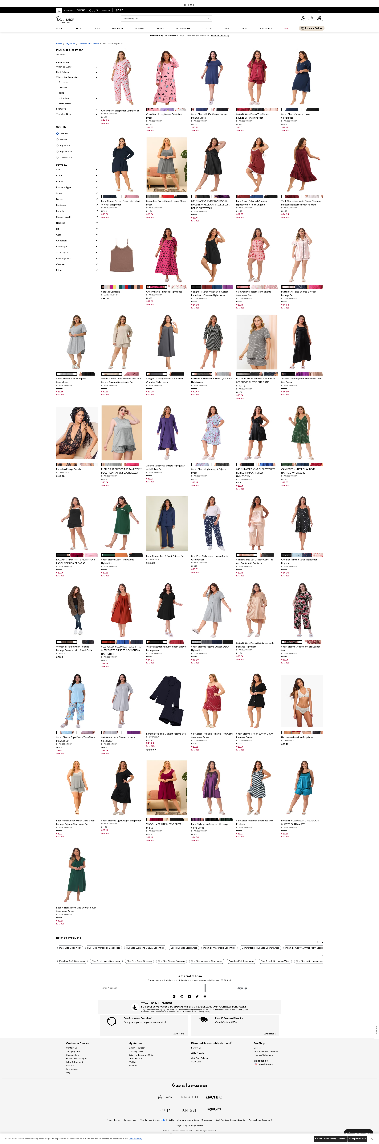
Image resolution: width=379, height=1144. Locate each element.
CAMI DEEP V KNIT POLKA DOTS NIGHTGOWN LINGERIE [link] (298, 472)
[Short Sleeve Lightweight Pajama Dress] (212, 432)
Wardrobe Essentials (89, 43)
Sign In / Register (137, 1047)
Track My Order (136, 1051)
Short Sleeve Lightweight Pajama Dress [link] (208, 472)
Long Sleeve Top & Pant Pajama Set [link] (165, 557)
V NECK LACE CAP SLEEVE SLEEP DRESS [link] (164, 827)
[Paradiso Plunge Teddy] (77, 433)
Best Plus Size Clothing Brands (230, 1120)
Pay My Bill (196, 1047)
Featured (61, 108)
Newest (63, 139)
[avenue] (214, 1096)
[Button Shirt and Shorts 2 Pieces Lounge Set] (302, 255)
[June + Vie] (189, 1110)
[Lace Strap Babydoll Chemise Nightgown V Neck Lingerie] (257, 164)
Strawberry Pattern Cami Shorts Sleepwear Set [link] (253, 295)
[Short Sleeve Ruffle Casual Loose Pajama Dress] (212, 77)
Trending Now (63, 114)
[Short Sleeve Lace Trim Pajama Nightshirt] (122, 523)
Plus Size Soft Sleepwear (72, 961)
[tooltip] (59, 10)
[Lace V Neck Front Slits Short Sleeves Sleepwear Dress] (77, 874)
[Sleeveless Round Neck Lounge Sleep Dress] (167, 164)
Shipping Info (72, 1055)
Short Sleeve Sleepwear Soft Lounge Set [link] (301, 650)
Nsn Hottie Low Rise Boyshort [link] (297, 739)
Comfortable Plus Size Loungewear (260, 947)
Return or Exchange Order (141, 1055)
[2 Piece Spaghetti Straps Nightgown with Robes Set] (167, 432)
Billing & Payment (74, 1062)
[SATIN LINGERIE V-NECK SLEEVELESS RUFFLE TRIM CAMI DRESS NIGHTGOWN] (257, 432)
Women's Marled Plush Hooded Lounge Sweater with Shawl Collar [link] (74, 650)
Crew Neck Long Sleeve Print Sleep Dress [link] (164, 117)
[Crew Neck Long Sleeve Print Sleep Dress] (167, 77)
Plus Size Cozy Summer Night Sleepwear (306, 947)
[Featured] (97, 109)
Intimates (64, 98)
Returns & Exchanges (76, 1058)
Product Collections (263, 1055)
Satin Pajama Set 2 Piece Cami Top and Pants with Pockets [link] (254, 563)
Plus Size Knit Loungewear (310, 961)
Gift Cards (198, 1053)
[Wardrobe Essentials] (97, 77)
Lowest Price (66, 157)
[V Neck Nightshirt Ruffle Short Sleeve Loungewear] (167, 610)
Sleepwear (65, 103)
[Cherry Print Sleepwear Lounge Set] (122, 77)
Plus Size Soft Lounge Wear (275, 961)
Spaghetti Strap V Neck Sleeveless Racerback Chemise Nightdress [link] (209, 295)
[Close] (372, 1139)
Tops (61, 92)
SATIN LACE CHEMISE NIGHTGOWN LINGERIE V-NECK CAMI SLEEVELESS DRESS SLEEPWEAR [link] (210, 206)
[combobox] (166, 18)
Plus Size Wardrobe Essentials (219, 947)
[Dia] (165, 1096)
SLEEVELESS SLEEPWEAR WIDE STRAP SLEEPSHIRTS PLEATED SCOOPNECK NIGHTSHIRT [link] (121, 651)
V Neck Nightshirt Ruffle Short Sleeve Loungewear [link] (166, 650)
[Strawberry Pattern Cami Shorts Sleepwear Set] (257, 255)
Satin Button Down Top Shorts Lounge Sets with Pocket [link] (252, 117)
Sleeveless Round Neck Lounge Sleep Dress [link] (166, 204)
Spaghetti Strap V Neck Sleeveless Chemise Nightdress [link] (164, 382)
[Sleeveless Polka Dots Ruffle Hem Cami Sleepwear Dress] (212, 700)
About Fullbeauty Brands (266, 1051)
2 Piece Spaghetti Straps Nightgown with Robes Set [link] (165, 469)
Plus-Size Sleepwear (70, 947)
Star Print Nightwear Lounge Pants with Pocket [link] (209, 559)
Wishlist (132, 1062)
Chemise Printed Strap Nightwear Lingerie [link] (299, 563)
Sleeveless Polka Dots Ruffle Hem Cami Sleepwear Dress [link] (212, 737)
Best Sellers (62, 72)
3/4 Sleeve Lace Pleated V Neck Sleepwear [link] (118, 740)
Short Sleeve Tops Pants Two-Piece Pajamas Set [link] (75, 740)
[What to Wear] (97, 67)
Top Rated (65, 145)
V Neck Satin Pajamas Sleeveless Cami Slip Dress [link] (301, 382)
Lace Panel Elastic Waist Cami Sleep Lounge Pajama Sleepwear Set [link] (75, 824)
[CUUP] (165, 1110)
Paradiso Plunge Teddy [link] (68, 471)
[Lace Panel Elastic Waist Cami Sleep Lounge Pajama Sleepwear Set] (77, 787)
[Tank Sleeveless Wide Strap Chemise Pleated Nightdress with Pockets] (302, 164)
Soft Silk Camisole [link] (110, 293)
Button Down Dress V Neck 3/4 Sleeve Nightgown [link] (211, 382)
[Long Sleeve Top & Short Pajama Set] (167, 700)
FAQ (68, 1072)
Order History (135, 1058)
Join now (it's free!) (220, 35)
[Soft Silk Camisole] (122, 255)
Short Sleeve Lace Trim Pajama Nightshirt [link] (117, 563)
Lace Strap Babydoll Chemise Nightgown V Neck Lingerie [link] (252, 204)
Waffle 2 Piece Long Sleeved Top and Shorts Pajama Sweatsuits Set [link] (121, 382)
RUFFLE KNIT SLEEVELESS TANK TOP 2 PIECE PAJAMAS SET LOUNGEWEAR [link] (121, 472)
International (72, 1069)
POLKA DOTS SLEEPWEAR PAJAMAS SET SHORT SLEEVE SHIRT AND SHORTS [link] (255, 383)
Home (59, 43)
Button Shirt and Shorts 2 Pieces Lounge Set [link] (299, 295)
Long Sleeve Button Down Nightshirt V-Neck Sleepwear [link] (120, 204)
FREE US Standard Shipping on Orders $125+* (189, 2)
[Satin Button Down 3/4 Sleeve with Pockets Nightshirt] (257, 610)
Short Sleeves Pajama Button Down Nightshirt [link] (210, 650)
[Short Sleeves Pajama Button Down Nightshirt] (212, 610)
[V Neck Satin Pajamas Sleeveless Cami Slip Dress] (302, 342)
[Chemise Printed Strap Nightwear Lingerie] (302, 523)
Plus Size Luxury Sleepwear (106, 961)
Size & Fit (70, 1065)
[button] (185, 5)
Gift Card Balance (199, 1058)
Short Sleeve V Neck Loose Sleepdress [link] (295, 117)
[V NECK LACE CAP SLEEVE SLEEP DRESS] (167, 787)
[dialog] (320, 10)
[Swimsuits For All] (214, 1110)
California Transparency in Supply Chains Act (190, 1120)
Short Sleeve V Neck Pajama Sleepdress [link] (71, 382)
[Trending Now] (97, 114)
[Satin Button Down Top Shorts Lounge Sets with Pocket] (257, 77)
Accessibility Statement (260, 1120)
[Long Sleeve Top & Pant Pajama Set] (167, 523)
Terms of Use (130, 1120)
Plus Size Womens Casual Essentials (145, 947)
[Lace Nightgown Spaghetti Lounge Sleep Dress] (212, 787)
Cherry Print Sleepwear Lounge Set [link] (120, 112)
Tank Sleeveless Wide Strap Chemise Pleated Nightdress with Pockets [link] (301, 204)
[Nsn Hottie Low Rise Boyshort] (302, 701)
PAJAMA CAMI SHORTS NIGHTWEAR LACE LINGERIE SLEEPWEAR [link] (75, 563)
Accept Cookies (357, 1138)
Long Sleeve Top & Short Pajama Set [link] (166, 735)
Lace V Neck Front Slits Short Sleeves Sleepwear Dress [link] (76, 911)
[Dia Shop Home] (65, 20)
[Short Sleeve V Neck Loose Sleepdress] (302, 77)
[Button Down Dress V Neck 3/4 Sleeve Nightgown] (212, 342)
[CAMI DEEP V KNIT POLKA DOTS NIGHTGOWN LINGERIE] (302, 432)
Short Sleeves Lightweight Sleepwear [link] (121, 822)
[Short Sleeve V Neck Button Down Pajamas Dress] (257, 700)
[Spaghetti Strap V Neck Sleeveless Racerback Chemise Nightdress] (212, 255)
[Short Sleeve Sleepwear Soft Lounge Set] (302, 610)
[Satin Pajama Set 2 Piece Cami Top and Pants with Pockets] (257, 523)
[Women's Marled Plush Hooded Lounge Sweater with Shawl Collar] (77, 610)
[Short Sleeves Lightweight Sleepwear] (122, 787)
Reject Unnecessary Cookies (330, 1138)
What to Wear (64, 66)
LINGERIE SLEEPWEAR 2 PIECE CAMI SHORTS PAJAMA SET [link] (300, 824)
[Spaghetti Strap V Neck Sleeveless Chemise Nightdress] (167, 342)
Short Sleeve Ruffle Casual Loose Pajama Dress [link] (209, 117)
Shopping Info (73, 1051)
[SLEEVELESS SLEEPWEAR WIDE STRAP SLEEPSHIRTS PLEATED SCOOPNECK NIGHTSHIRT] (122, 610)
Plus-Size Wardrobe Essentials (103, 947)
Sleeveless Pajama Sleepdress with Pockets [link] (254, 824)
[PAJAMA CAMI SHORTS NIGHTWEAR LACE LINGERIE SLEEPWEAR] (77, 523)
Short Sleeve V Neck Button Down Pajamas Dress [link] (254, 737)
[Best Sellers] (97, 72)
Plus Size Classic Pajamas (171, 961)
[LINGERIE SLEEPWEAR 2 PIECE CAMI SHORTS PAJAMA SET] (302, 787)
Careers (257, 1047)
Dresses (63, 87)
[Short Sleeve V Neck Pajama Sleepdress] (77, 342)
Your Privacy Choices (150, 1120)
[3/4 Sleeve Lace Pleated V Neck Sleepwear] (122, 700)
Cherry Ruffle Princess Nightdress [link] (164, 293)
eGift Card (196, 1061)
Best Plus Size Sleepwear (184, 947)
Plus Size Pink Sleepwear (241, 961)
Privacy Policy (114, 1120)
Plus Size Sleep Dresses (139, 961)
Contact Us (71, 1047)
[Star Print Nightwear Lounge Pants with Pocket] (212, 523)
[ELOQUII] (189, 1096)
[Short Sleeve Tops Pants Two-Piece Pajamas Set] (77, 700)
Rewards (133, 1065)
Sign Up (242, 988)
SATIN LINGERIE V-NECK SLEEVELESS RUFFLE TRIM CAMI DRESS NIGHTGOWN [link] (255, 474)
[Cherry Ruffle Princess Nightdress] (167, 255)
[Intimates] (97, 98)
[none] (122, 77)
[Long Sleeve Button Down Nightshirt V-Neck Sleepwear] (122, 164)
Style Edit (70, 43)
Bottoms (63, 82)
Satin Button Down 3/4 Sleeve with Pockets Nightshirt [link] (255, 646)
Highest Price (66, 151)
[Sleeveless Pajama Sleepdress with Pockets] (257, 787)
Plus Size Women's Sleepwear (206, 961)
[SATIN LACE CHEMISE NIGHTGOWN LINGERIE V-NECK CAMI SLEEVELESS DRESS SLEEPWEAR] (212, 164)
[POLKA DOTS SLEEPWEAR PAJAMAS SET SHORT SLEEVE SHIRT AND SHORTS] (257, 342)
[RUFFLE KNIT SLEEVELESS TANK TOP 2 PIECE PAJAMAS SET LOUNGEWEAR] (122, 432)
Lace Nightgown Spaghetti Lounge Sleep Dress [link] (209, 827)
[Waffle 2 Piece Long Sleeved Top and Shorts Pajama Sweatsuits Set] (122, 342)
